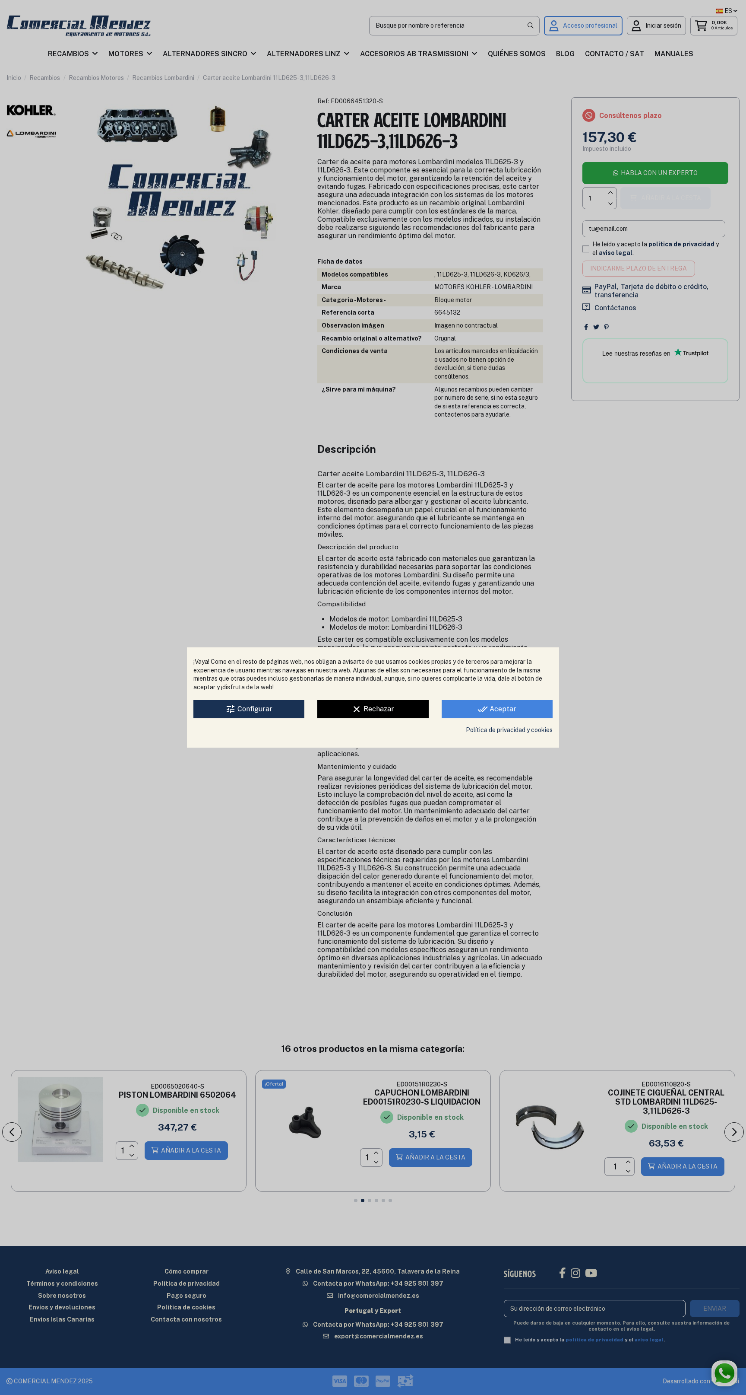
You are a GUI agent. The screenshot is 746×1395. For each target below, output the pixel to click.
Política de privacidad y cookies (509, 729)
